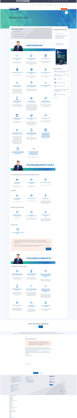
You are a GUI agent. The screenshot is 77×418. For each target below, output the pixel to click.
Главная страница (12, 12)
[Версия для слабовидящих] (49, 0)
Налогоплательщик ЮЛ (59, 33)
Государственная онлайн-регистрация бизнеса (59, 44)
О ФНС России (34, 4)
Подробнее (48, 248)
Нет (35, 326)
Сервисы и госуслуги (48, 4)
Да (40, 326)
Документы (56, 4)
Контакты (61, 4)
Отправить (36, 373)
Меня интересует (18, 31)
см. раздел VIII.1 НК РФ (47, 220)
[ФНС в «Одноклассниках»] (64, 1)
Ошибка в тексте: (28, 364)
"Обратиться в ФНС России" (33, 350)
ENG (66, 4)
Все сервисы (55, 97)
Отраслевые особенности (19, 36)
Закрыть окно (11, 417)
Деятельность (40, 4)
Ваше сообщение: (28, 355)
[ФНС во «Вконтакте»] (62, 1)
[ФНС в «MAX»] (67, 1)
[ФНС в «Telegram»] (65, 1)
